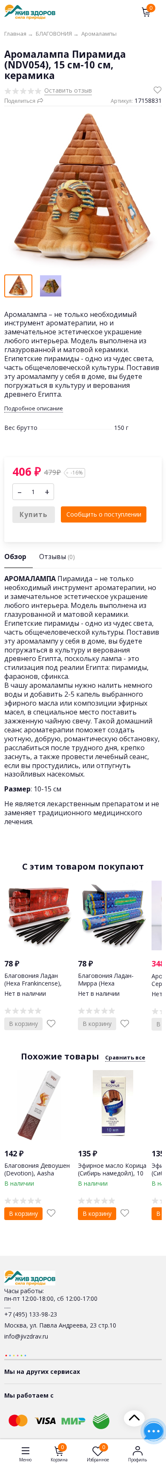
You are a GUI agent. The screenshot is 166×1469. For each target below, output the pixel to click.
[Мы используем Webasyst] (15, 1355)
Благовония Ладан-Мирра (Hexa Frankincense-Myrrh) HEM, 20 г (106, 987)
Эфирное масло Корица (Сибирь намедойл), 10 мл (112, 1173)
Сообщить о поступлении (103, 514)
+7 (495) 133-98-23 (30, 1314)
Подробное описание (33, 408)
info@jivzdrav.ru (26, 1336)
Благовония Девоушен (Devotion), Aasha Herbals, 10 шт (37, 1173)
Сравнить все (125, 1057)
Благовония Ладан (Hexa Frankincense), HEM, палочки (33, 983)
